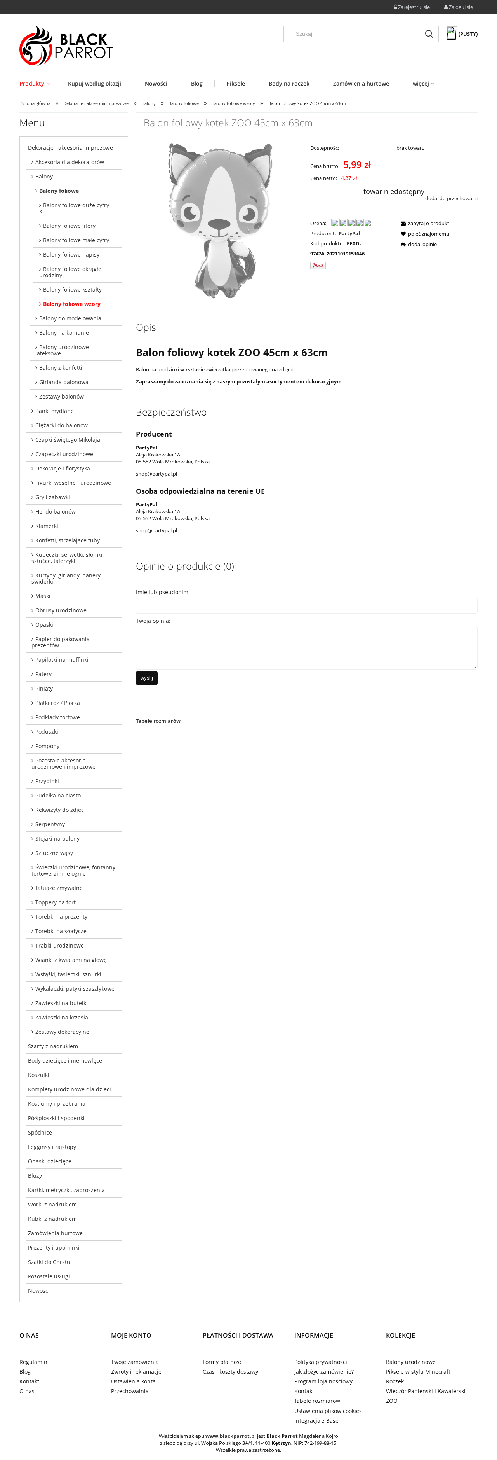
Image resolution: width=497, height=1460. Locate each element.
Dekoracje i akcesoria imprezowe (70, 147)
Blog (25, 1371)
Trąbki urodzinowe (59, 945)
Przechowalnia (130, 1391)
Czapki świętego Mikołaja (67, 439)
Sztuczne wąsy (54, 853)
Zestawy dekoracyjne (62, 1031)
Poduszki (46, 731)
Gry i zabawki (52, 497)
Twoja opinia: (153, 620)
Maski (42, 596)
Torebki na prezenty (61, 916)
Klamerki (46, 526)
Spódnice (40, 1132)
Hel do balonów (55, 511)
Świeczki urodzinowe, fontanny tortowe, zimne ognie (73, 870)
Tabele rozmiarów (158, 720)
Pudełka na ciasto (58, 795)
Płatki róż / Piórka (57, 702)
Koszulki (38, 1075)
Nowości (39, 1290)
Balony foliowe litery (69, 225)
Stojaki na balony (57, 838)
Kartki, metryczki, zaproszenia (66, 1190)
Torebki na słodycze (61, 931)
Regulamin (33, 1362)
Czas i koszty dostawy (230, 1371)
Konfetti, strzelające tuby (67, 540)
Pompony (47, 746)
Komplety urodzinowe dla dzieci (69, 1089)
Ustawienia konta (133, 1381)
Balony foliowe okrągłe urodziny (70, 272)
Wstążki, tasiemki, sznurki (68, 974)
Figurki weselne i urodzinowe (73, 482)
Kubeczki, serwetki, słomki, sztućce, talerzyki (67, 558)
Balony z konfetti (60, 367)
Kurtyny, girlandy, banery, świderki (66, 578)
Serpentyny (50, 824)
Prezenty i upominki (54, 1247)
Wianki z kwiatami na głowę (71, 959)
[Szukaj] (429, 34)
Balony (44, 176)
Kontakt (29, 1381)
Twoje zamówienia (135, 1362)
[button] (422, 223)
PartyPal (349, 233)
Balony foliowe (59, 190)
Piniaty (44, 688)
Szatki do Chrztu (49, 1262)
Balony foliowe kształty (72, 289)
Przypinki (47, 781)
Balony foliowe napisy (71, 254)
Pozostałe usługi (49, 1276)
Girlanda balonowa (64, 382)
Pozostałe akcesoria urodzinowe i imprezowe (63, 763)
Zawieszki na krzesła (61, 1017)
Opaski (44, 624)
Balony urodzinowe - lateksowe (63, 350)
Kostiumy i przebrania (56, 1103)
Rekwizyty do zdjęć (59, 809)
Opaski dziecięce (49, 1161)
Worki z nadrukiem (52, 1204)
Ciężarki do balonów (61, 425)
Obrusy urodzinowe (61, 610)
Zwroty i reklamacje (136, 1371)
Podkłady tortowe (57, 717)
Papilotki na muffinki (62, 659)
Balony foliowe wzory (72, 304)
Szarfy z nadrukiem (53, 1046)
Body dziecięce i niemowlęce (65, 1060)
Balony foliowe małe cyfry (76, 240)
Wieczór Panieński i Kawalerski (426, 1391)
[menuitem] (37, 83)
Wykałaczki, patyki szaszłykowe (75, 988)
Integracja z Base (316, 1420)
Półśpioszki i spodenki (56, 1118)
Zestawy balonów (61, 396)
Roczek (395, 1381)
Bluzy (35, 1175)
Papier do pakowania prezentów (60, 642)
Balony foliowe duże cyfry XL (74, 208)
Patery (43, 674)
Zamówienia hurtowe (55, 1233)
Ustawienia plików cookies (328, 1411)
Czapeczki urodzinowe (64, 454)
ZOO (392, 1400)
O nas (27, 1391)
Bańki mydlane (54, 410)
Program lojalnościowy (323, 1381)
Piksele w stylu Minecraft (418, 1371)
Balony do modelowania (70, 318)
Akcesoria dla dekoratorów (69, 162)
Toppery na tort (55, 902)
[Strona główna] (66, 46)
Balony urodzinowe (411, 1362)
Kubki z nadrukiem (52, 1218)
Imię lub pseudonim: (163, 592)
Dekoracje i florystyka (62, 468)
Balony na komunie (64, 332)
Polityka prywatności (320, 1362)
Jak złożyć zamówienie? (324, 1371)
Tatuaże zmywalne (59, 888)
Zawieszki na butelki (61, 1003)
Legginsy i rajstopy (52, 1147)
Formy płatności (223, 1362)
